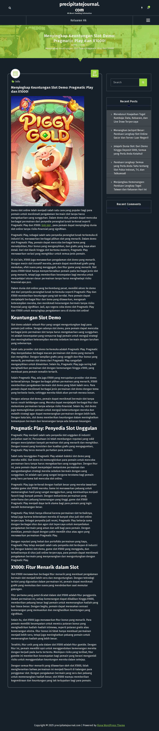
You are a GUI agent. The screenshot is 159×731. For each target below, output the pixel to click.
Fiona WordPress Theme (111, 725)
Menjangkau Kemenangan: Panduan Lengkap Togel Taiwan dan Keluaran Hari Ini (130, 186)
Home (74, 45)
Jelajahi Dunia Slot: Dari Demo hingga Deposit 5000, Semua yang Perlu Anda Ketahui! (131, 150)
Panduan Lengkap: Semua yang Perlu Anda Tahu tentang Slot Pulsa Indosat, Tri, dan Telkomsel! (131, 168)
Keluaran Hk (78, 20)
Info (82, 45)
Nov (95, 74)
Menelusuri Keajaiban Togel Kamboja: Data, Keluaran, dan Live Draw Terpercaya (131, 118)
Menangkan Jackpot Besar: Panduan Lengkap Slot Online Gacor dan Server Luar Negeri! (131, 134)
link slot (46, 225)
